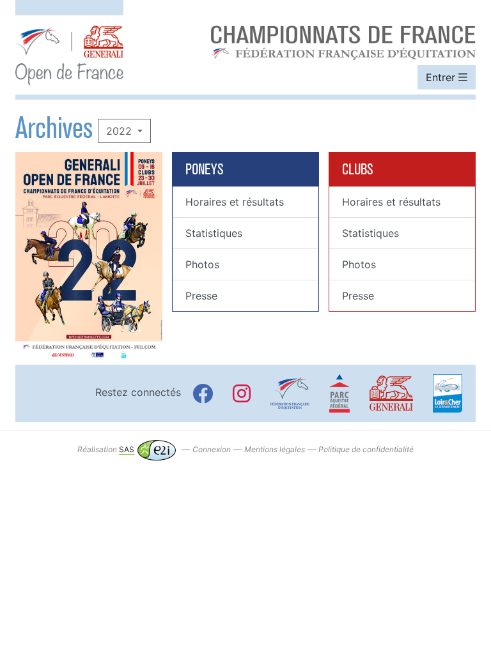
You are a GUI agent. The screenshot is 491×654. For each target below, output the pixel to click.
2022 (120, 131)
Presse (201, 295)
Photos (202, 264)
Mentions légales (274, 449)
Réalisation (105, 449)
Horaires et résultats (234, 201)
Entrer (442, 77)
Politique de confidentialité (366, 449)
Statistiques (213, 233)
